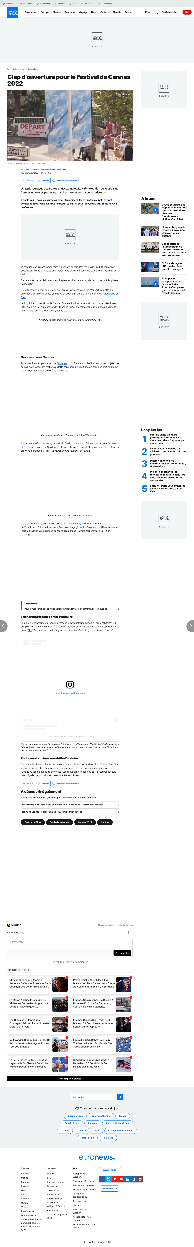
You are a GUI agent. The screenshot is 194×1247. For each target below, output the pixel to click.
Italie (96, 1130)
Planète (117, 12)
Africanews (52, 1210)
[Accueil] (8, 69)
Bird (30, 630)
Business (69, 12)
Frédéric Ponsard (31, 169)
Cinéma (105, 822)
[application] (70, 125)
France (122, 1116)
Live (187, 12)
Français (9, 3)
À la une (148, 198)
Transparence (80, 1201)
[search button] (100, 3)
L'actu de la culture (30, 69)
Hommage (108, 1138)
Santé (128, 12)
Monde (57, 12)
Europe (45, 12)
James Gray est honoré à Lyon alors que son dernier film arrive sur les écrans (59, 797)
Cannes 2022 (85, 822)
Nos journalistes (29, 1215)
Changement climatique (120, 1130)
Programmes (27, 1211)
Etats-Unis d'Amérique (117, 1123)
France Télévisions (104, 293)
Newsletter (108, 1188)
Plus (75, 1168)
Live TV (51, 1173)
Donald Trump (72, 1123)
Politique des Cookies (83, 1189)
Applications (53, 1194)
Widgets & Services (56, 1206)
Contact (77, 1205)
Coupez (62, 363)
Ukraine (65, 1130)
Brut (23, 297)
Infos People (87, 1138)
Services (51, 1168)
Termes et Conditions (83, 1185)
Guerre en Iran (75, 1116)
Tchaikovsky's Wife (78, 523)
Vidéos (24, 1207)
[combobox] (115, 3)
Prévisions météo (55, 1182)
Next (94, 12)
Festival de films (33, 822)
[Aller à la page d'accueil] (12, 12)
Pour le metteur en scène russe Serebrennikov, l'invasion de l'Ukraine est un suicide (65, 608)
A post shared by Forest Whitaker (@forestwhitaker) (70, 736)
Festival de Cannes (59, 822)
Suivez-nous (53, 1190)
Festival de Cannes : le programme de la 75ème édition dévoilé (51, 811)
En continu (31, 12)
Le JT (50, 1178)
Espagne (92, 1123)
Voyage (83, 12)
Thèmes (25, 1168)
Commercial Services (83, 1181)
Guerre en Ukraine (101, 1116)
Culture (104, 12)
